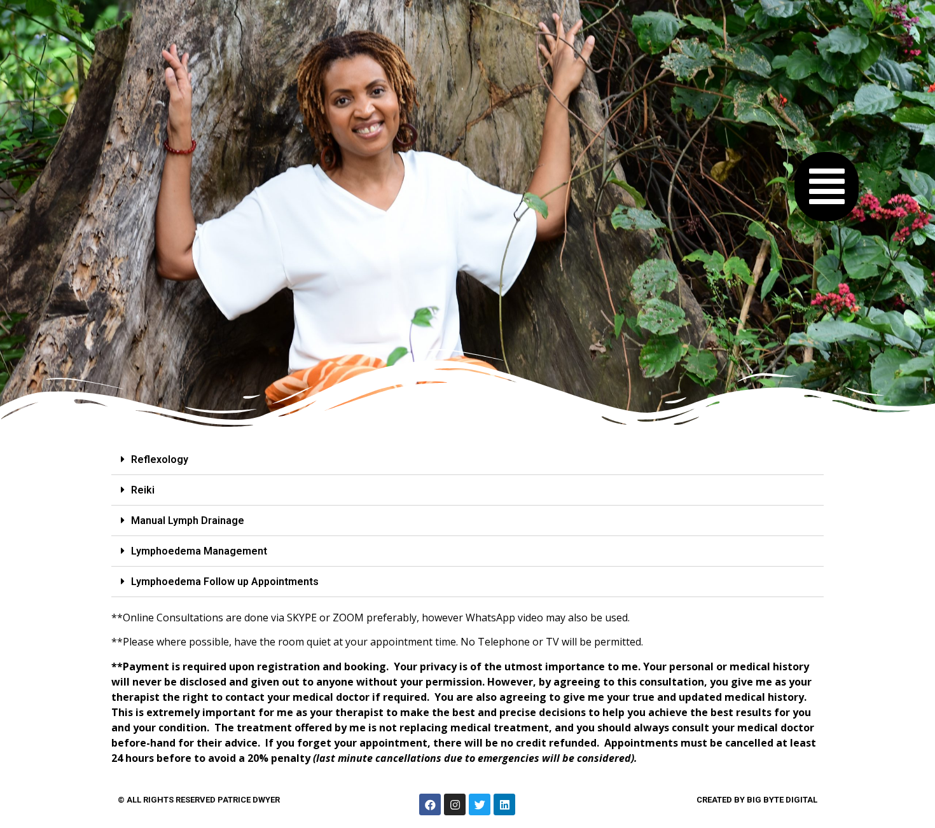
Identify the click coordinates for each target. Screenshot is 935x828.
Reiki (143, 490)
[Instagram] (455, 804)
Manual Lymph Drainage (187, 520)
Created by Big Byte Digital (756, 799)
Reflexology (159, 459)
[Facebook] (430, 804)
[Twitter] (479, 804)
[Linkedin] (504, 804)
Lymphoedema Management (199, 551)
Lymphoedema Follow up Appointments (225, 582)
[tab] (467, 460)
